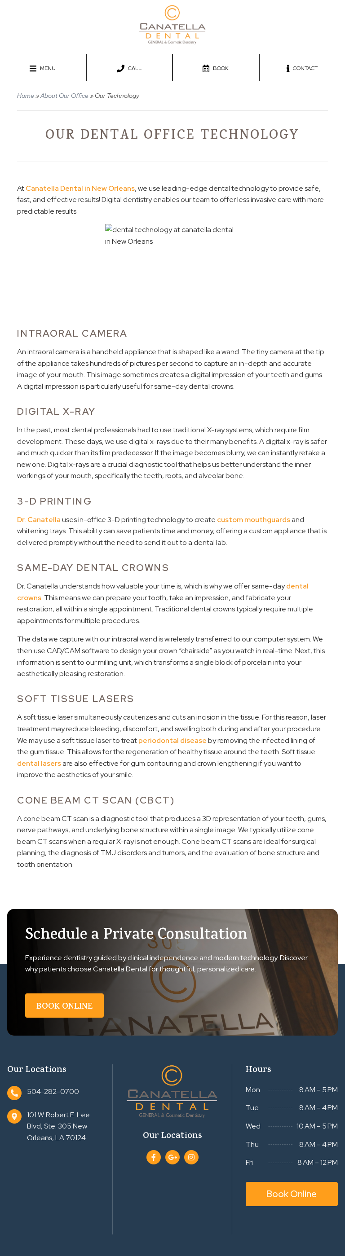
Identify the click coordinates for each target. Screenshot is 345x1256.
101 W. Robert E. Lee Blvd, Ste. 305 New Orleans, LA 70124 (58, 1126)
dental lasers (39, 763)
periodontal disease (172, 740)
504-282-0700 (53, 1091)
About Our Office (64, 96)
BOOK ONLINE (64, 1007)
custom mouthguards (253, 519)
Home (25, 96)
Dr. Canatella (39, 519)
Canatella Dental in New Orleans (80, 188)
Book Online (291, 1194)
